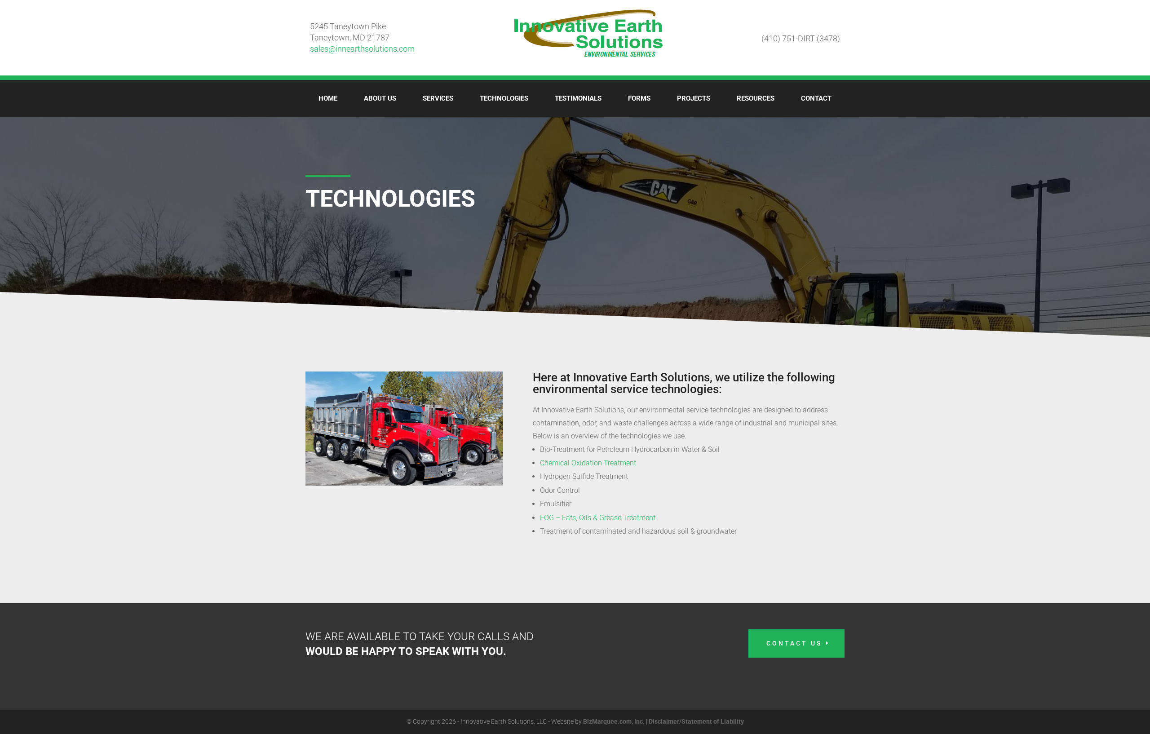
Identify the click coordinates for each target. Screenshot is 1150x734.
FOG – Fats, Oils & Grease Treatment (597, 517)
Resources (755, 98)
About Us (380, 98)
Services (438, 98)
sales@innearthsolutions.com (362, 48)
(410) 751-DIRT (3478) (800, 38)
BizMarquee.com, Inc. (614, 721)
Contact (816, 98)
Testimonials (578, 98)
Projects (693, 98)
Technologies (504, 98)
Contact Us (794, 643)
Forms (639, 98)
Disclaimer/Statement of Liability (696, 721)
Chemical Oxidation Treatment (588, 463)
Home (327, 98)
